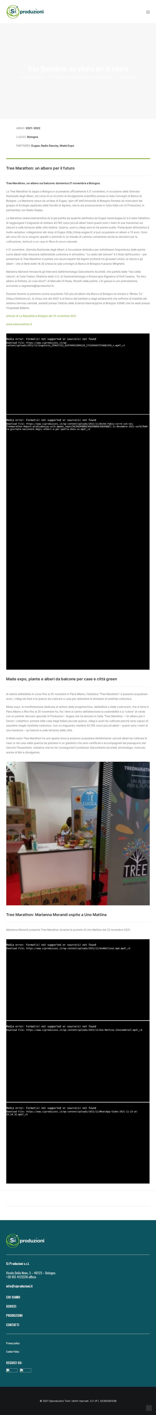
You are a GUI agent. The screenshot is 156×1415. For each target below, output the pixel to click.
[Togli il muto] (141, 411)
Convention (76, 77)
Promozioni (104, 77)
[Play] (8, 411)
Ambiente (59, 77)
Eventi (90, 77)
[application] (78, 373)
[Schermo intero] (146, 411)
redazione (129, 77)
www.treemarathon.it (19, 324)
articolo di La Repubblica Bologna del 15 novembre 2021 (41, 315)
